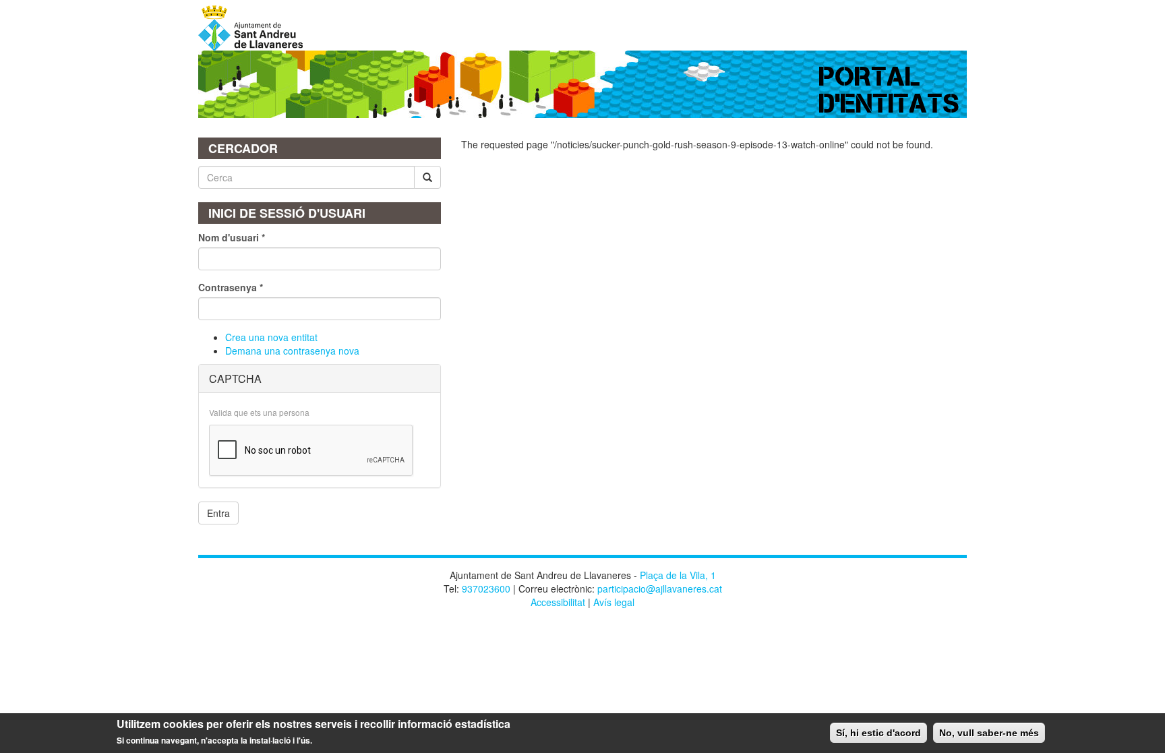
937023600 (486, 588)
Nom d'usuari (231, 237)
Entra (218, 513)
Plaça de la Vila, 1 (678, 575)
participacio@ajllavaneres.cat (659, 588)
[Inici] (255, 28)
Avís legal (613, 602)
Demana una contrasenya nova (292, 350)
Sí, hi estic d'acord (878, 732)
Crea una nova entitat (271, 337)
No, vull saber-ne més (989, 732)
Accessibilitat (558, 602)
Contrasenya (230, 287)
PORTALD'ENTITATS (889, 90)
